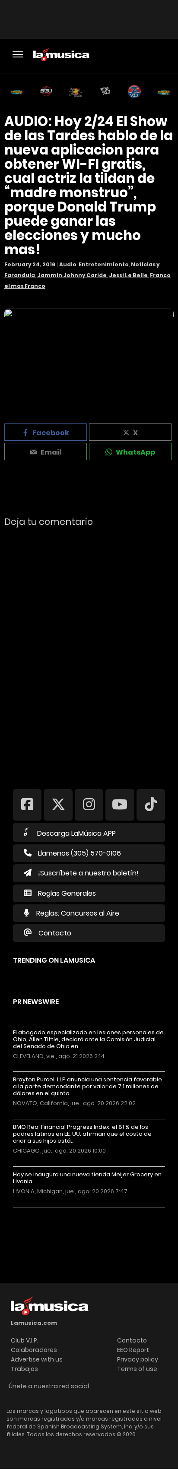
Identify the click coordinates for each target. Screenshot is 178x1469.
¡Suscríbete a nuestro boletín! (88, 873)
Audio (67, 264)
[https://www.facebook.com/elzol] (27, 804)
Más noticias (42, 1211)
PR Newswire (36, 1002)
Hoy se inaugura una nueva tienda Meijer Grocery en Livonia (87, 1178)
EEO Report (133, 1350)
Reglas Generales (67, 893)
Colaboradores (34, 1350)
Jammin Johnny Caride (72, 275)
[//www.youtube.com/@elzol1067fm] (119, 804)
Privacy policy (137, 1359)
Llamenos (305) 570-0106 (79, 853)
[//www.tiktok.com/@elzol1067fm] (151, 804)
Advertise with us (37, 1359)
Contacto (54, 933)
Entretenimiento (104, 264)
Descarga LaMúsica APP (76, 833)
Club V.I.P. (24, 1340)
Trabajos (24, 1369)
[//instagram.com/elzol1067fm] (89, 804)
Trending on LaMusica (54, 960)
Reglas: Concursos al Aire (77, 913)
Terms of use (137, 1369)
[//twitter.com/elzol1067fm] (58, 804)
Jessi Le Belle (128, 275)
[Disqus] (89, 652)
